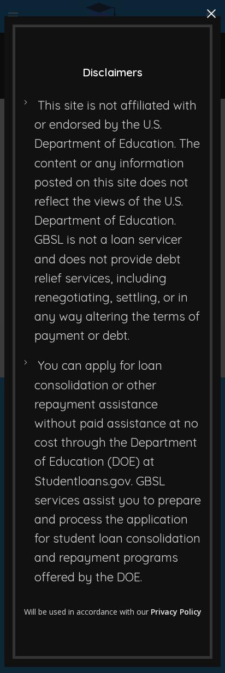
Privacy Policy (176, 611)
